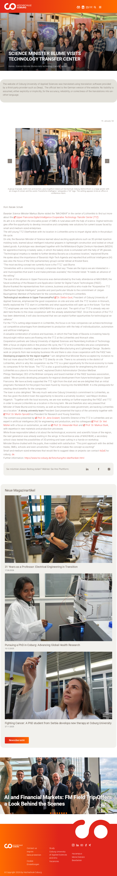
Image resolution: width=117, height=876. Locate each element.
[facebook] (86, 845)
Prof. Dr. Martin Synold (17, 414)
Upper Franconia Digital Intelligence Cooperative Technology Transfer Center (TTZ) (57, 217)
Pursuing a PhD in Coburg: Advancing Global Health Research (43, 645)
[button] (10, 161)
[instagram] (73, 845)
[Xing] (109, 469)
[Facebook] (98, 469)
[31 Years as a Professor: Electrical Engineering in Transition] (58, 529)
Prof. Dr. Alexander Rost (66, 425)
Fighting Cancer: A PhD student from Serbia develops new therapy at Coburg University (58, 723)
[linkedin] (77, 845)
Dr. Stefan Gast (64, 297)
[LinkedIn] (87, 469)
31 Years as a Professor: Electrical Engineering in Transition (41, 566)
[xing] (90, 845)
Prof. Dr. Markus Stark (97, 425)
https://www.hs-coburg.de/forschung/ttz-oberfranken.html (54, 458)
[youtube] (81, 845)
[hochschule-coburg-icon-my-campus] (78, 6)
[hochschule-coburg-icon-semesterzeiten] (83, 6)
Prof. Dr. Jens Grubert (49, 418)
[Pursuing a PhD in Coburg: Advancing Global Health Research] (58, 607)
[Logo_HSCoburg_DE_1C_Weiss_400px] (17, 4)
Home (11, 66)
